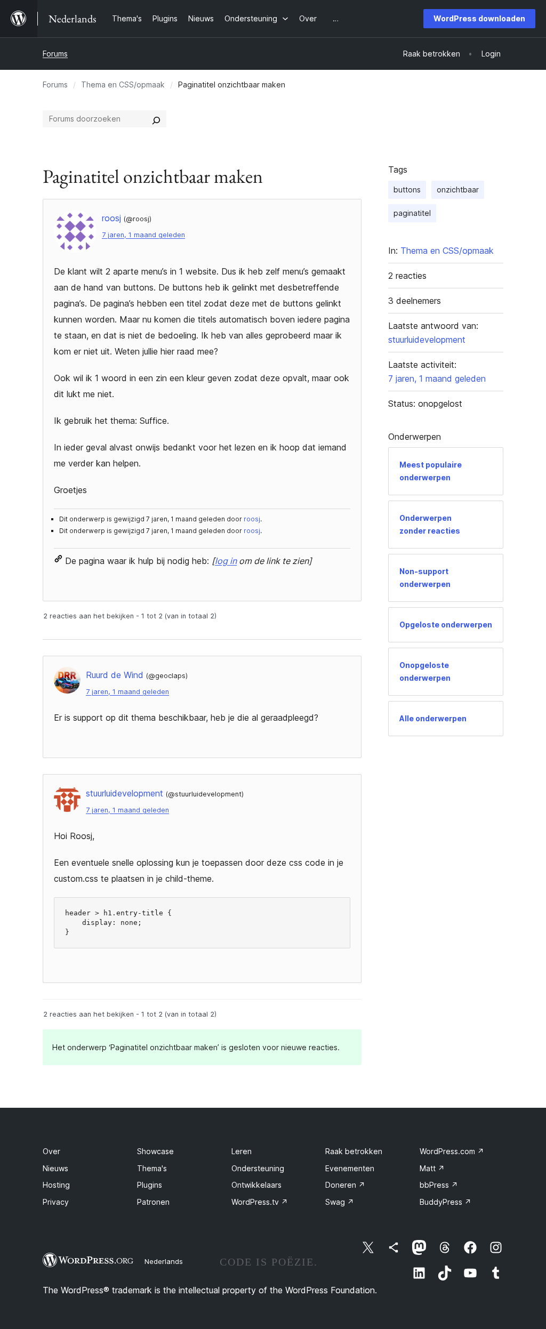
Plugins (149, 1184)
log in (226, 560)
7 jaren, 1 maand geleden (143, 235)
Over (51, 1151)
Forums (55, 53)
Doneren (345, 1184)
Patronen (153, 1201)
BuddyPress (445, 1201)
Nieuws (55, 1168)
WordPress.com (452, 1151)
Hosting (56, 1184)
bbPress (439, 1184)
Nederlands (163, 1261)
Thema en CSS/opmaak (123, 84)
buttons (407, 189)
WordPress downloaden (479, 18)
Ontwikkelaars (256, 1184)
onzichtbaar (458, 189)
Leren (241, 1151)
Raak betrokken (353, 1151)
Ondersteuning (257, 1168)
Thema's (152, 1168)
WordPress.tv (259, 1201)
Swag (339, 1201)
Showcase (155, 1151)
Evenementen (349, 1168)
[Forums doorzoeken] (156, 118)
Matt (432, 1168)
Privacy (56, 1201)
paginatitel (412, 213)
